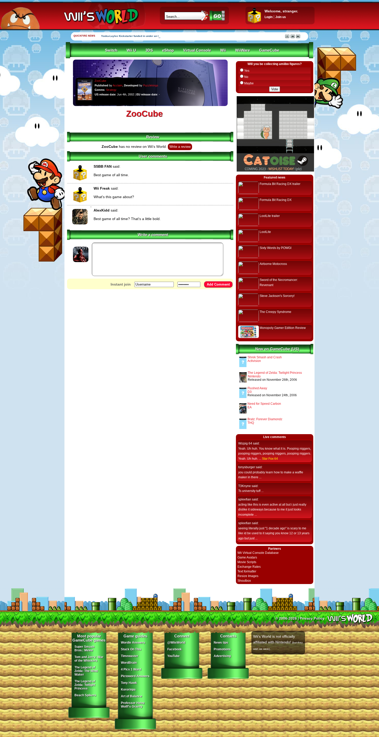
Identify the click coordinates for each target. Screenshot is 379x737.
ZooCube (100, 80)
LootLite (265, 232)
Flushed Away (257, 388)
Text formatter (246, 571)
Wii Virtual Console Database (258, 553)
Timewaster (129, 656)
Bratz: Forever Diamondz (265, 419)
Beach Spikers (85, 695)
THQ (251, 423)
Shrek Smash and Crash (265, 357)
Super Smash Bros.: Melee (84, 648)
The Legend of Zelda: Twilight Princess (275, 373)
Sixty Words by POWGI (275, 248)
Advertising (222, 656)
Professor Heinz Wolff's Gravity (133, 704)
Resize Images (247, 576)
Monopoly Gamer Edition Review (283, 328)
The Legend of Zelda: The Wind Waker (86, 671)
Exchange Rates (249, 567)
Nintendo (254, 376)
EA (250, 407)
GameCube (269, 50)
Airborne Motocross (273, 264)
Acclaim (117, 85)
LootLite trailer (270, 216)
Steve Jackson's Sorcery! (277, 296)
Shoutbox (244, 580)
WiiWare (242, 50)
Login (269, 17)
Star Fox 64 (270, 458)
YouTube (173, 656)
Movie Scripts (246, 562)
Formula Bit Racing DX (276, 200)
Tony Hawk (129, 683)
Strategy (111, 89)
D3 (250, 392)
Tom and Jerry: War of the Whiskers (89, 658)
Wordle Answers (133, 642)
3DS (149, 50)
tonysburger (246, 467)
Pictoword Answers (135, 676)
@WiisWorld (176, 642)
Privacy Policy (312, 618)
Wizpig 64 (245, 443)
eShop (168, 50)
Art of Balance (131, 696)
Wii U (131, 50)
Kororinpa (128, 689)
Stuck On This (131, 649)
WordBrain (129, 663)
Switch (111, 50)
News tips (221, 642)
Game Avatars (247, 557)
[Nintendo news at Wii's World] (100, 16)
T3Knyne (244, 486)
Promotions (222, 649)
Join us (280, 17)
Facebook (174, 649)
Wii (223, 50)
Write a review (180, 147)
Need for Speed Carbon (264, 404)
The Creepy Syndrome (275, 312)
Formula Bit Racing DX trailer (280, 184)
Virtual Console (197, 50)
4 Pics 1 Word (131, 669)
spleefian (244, 499)
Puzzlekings (150, 85)
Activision (254, 361)
